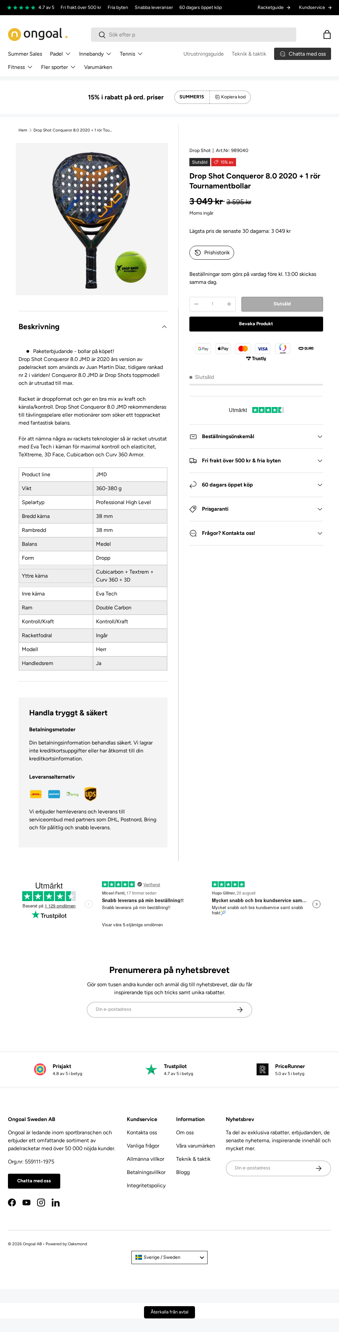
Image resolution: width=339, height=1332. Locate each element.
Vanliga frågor (143, 1146)
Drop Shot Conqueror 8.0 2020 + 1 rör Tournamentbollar (73, 130)
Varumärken (98, 67)
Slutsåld (282, 304)
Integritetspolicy (146, 1185)
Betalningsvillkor (146, 1172)
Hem (23, 130)
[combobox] (194, 34)
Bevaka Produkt (256, 324)
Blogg (183, 1172)
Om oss (185, 1132)
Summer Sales (25, 54)
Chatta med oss (34, 1181)
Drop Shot (200, 150)
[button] (327, 34)
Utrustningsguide (203, 54)
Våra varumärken (195, 1146)
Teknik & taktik (249, 54)
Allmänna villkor (145, 1159)
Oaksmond (77, 1244)
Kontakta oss (142, 1132)
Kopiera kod (233, 97)
